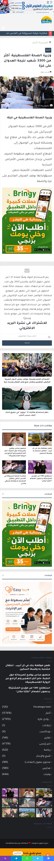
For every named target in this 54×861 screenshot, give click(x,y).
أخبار (35, 43)
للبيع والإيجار (43, 756)
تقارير (47, 738)
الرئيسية (44, 43)
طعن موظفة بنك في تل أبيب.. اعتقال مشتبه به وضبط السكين (42, 451)
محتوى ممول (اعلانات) (37, 762)
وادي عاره (43, 719)
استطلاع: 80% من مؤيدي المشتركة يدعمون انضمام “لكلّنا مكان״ (41, 478)
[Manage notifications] (48, 855)
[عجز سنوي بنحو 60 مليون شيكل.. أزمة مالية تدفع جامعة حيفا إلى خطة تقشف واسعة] (27, 812)
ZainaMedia (10, 843)
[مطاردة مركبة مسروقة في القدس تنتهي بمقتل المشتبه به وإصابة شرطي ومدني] (14, 467)
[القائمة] (3, 28)
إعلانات (46, 725)
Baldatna (25, 843)
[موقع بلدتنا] (46, 19)
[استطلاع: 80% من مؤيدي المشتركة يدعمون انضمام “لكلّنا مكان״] (40, 467)
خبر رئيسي (44, 744)
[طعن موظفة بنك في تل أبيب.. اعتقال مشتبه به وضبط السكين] (40, 439)
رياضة (47, 750)
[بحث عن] (50, 28)
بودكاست (44, 731)
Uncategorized (41, 707)
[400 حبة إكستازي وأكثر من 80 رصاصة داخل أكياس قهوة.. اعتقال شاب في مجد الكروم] (10, 812)
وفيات (46, 774)
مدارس (46, 768)
